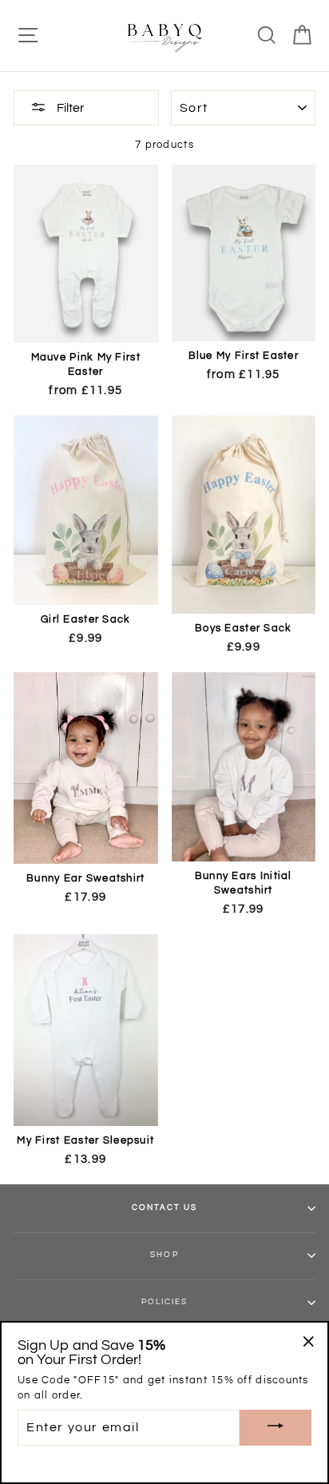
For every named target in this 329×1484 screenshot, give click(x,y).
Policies (164, 1302)
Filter (69, 107)
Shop (164, 1255)
